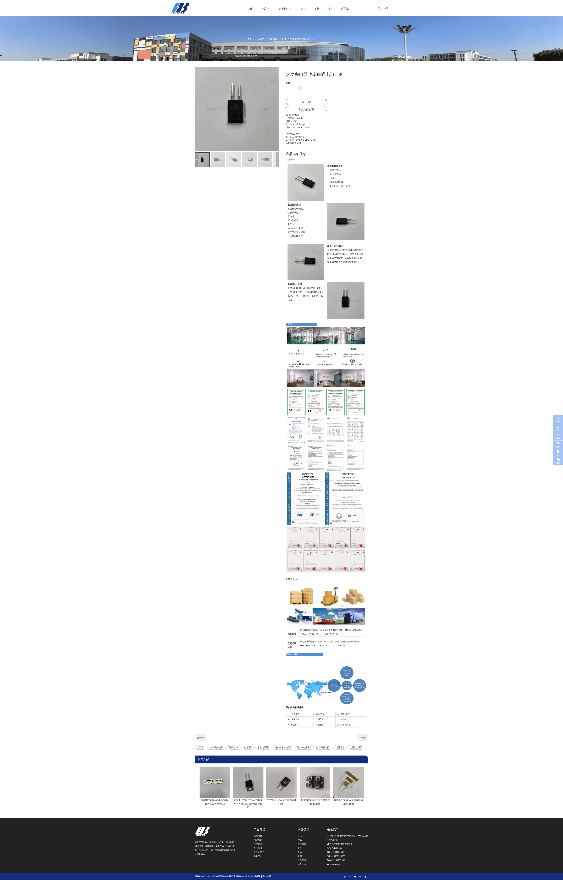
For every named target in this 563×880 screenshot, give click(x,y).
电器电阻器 (355, 747)
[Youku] (350, 876)
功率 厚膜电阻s (216, 747)
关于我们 (302, 843)
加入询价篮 (305, 109)
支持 (300, 847)
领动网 (257, 876)
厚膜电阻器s (263, 747)
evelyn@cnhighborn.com (340, 843)
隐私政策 (302, 864)
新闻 (300, 856)
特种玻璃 (258, 843)
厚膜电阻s (234, 747)
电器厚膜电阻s (323, 747)
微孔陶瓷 (258, 835)
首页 (300, 835)
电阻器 (200, 747)
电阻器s (248, 747)
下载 (300, 852)
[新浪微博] (345, 876)
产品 (300, 839)
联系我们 (302, 860)
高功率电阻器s (304, 747)
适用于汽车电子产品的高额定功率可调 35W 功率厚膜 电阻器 (248, 804)
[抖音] (365, 876)
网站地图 (267, 876)
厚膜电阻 (258, 847)
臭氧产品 (258, 856)
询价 (304, 102)
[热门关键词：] (379, 8)
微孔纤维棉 (259, 852)
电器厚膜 (340, 747)
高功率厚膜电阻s (283, 747)
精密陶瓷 (258, 839)
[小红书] (360, 876)
